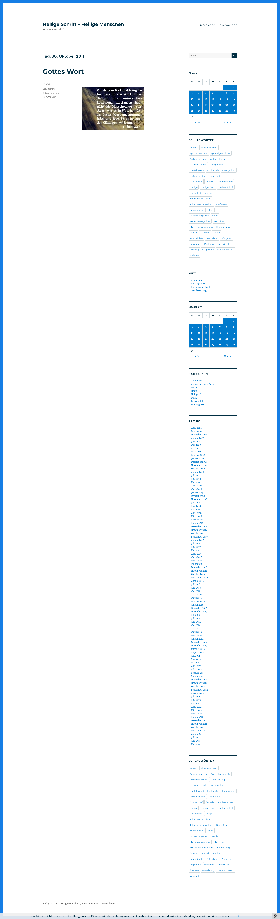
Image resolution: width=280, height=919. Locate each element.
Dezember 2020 (199, 434)
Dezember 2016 (199, 567)
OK (239, 916)
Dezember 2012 (199, 679)
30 (233, 111)
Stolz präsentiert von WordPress (99, 903)
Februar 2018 (198, 519)
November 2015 (199, 611)
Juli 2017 (195, 543)
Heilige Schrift (225, 187)
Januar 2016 (197, 604)
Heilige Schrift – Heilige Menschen (83, 24)
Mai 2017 (195, 550)
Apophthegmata (199, 153)
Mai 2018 (195, 509)
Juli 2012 (195, 696)
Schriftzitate (49, 88)
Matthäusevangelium (201, 227)
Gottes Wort (63, 71)
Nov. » (227, 122)
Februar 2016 (198, 601)
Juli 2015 (195, 615)
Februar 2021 (198, 431)
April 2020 (196, 448)
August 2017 (197, 540)
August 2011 (197, 734)
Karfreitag (221, 204)
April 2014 (196, 628)
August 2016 (197, 581)
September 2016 (199, 577)
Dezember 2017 (199, 526)
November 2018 (199, 499)
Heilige (194, 187)
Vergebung (208, 249)
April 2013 (196, 666)
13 (213, 99)
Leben (210, 210)
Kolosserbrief (196, 210)
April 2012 (196, 706)
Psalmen (209, 244)
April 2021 (196, 428)
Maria (215, 215)
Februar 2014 (198, 635)
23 (234, 105)
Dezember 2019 (199, 462)
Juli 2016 (195, 584)
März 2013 (196, 669)
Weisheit (194, 255)
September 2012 (199, 689)
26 (206, 111)
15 (227, 99)
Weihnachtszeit (225, 249)
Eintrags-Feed (198, 283)
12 (206, 99)
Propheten (195, 244)
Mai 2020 (196, 445)
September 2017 (199, 536)
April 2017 (196, 553)
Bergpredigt (216, 164)
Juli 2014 (195, 618)
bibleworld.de (228, 25)
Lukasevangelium (199, 215)
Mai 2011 (195, 744)
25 (199, 111)
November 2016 (199, 570)
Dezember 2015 (199, 608)
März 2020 (196, 451)
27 (213, 111)
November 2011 (199, 723)
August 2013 (197, 652)
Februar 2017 (198, 560)
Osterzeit (205, 232)
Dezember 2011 (199, 720)
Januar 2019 (197, 492)
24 (192, 111)
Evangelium (228, 170)
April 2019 (196, 485)
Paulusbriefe (196, 238)
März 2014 (196, 632)
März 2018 (196, 516)
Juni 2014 (196, 621)
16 (234, 99)
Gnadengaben (225, 181)
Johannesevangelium (201, 204)
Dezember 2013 (199, 642)
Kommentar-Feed (200, 287)
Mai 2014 (195, 625)
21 (220, 105)
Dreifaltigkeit (197, 170)
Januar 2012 (197, 717)
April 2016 (196, 594)
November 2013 (199, 645)
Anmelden (196, 280)
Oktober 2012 (198, 686)
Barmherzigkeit (198, 164)
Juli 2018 (195, 502)
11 (199, 99)
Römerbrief (223, 244)
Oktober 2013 (198, 649)
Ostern (193, 232)
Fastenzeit (214, 176)
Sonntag (194, 249)
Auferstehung (217, 159)
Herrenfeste (196, 193)
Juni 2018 (196, 506)
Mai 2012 (195, 703)
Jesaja (208, 193)
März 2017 (196, 557)
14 (220, 99)
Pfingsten (226, 238)
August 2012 (197, 693)
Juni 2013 (196, 659)
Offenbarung (223, 227)
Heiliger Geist (208, 187)
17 (192, 105)
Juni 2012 (196, 700)
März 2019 (196, 489)
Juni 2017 (196, 547)
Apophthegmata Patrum (203, 384)
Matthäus (219, 221)
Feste (194, 387)
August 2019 (197, 472)
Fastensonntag (198, 176)
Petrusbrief (212, 238)
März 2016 (196, 598)
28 (220, 111)
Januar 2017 (197, 564)
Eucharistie (213, 170)
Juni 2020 (196, 441)
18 (199, 105)
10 (192, 99)
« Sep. (198, 122)
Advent (193, 147)
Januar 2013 (197, 676)
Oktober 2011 (197, 727)
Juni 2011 (195, 741)
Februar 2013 (197, 672)
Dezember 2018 (199, 496)
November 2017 (199, 530)
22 (226, 105)
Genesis (210, 181)
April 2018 (196, 513)
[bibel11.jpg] (130, 108)
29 (226, 111)
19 (206, 105)
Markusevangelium (200, 221)
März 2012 (196, 710)
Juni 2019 (196, 479)
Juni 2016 (196, 587)
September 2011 (199, 730)
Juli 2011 (195, 737)
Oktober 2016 (198, 574)
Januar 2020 (197, 458)
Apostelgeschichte (220, 153)
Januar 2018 (197, 523)
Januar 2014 (197, 638)
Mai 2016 (196, 591)
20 (212, 105)
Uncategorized (198, 404)
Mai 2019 (196, 482)
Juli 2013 (195, 655)
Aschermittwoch (198, 159)
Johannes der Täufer (200, 198)
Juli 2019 (195, 475)
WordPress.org (199, 290)
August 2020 (197, 438)
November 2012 (199, 683)
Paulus (216, 232)
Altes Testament (209, 147)
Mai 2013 (195, 662)
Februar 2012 (198, 713)
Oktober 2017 (198, 533)
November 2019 (199, 465)
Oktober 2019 (198, 468)
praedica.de (207, 25)
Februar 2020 (198, 455)
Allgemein (196, 380)
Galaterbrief (196, 181)
